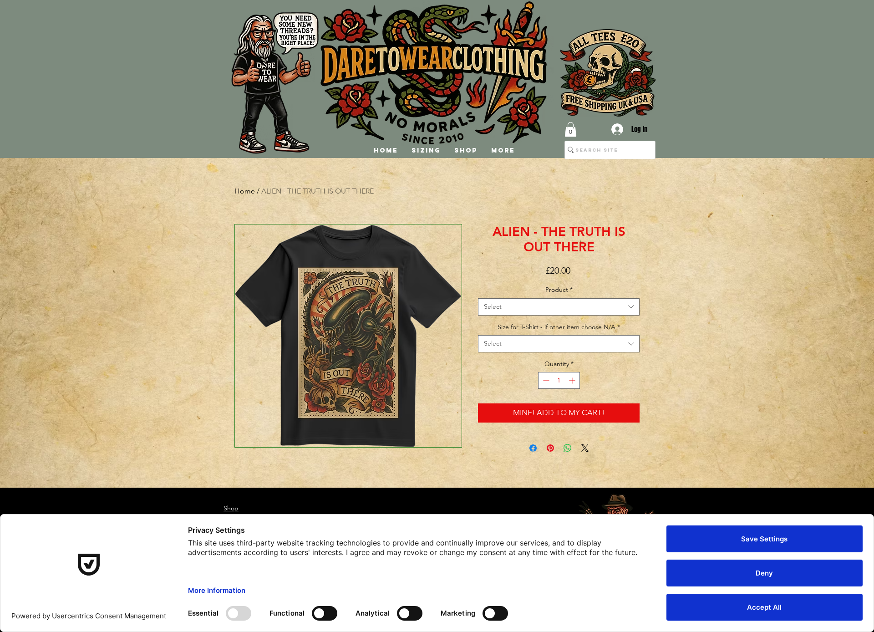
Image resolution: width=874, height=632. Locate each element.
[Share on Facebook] (533, 448)
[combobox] (559, 307)
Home (244, 191)
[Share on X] (584, 448)
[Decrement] (545, 380)
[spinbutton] (559, 380)
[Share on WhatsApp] (567, 448)
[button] (570, 129)
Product (559, 289)
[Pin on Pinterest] (550, 448)
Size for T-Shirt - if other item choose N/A (559, 327)
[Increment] (573, 380)
